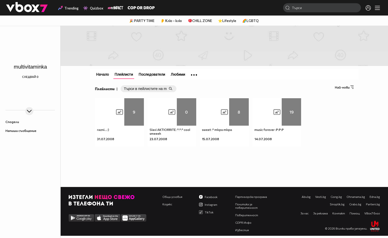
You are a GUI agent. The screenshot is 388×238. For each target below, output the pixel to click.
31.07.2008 (105, 139)
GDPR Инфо (243, 222)
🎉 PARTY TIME (141, 21)
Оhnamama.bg (356, 196)
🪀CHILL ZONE (200, 21)
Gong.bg (336, 196)
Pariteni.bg (373, 204)
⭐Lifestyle (227, 21)
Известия (242, 230)
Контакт (338, 213)
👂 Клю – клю (171, 21)
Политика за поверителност (246, 206)
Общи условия (172, 196)
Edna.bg (375, 196)
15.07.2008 (210, 139)
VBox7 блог (372, 213)
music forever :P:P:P (269, 130)
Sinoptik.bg (337, 204)
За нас (304, 213)
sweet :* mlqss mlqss (217, 130)
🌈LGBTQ (250, 21)
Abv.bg (306, 196)
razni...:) (103, 130)
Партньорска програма (251, 196)
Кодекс (167, 204)
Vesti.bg (320, 196)
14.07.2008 (263, 139)
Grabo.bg (355, 204)
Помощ (355, 213)
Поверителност (246, 215)
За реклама (320, 213)
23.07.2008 (158, 139)
